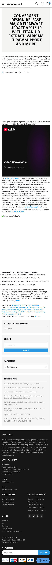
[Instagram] (41, 516)
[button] (42, 4)
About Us (5, 520)
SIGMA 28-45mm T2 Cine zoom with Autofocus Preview (24, 388)
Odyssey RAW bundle (22, 312)
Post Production (33, 305)
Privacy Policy (33, 502)
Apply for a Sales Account (37, 510)
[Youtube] (37, 516)
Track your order (8, 502)
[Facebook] (29, 516)
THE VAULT (8, 328)
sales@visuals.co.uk (9, 489)
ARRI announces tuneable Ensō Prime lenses (20, 392)
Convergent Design (14, 307)
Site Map (5, 526)
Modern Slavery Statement (12, 531)
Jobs (3, 523)
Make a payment (8, 499)
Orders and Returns (35, 505)
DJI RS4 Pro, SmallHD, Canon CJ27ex (17, 414)
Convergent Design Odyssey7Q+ (33, 307)
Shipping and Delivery (36, 499)
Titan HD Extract (12, 178)
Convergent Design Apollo (16, 310)
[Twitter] (33, 516)
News (14, 305)
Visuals (37, 316)
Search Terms (7, 529)
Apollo (4, 310)
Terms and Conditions (36, 507)
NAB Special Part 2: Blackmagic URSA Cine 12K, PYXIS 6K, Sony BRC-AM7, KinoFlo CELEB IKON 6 (24, 420)
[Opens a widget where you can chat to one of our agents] (43, 561)
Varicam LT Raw (7, 312)
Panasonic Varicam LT (35, 310)
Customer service (8, 505)
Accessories (20, 305)
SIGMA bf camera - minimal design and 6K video (21, 384)
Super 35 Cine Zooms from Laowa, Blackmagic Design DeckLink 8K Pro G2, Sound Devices (23, 397)
